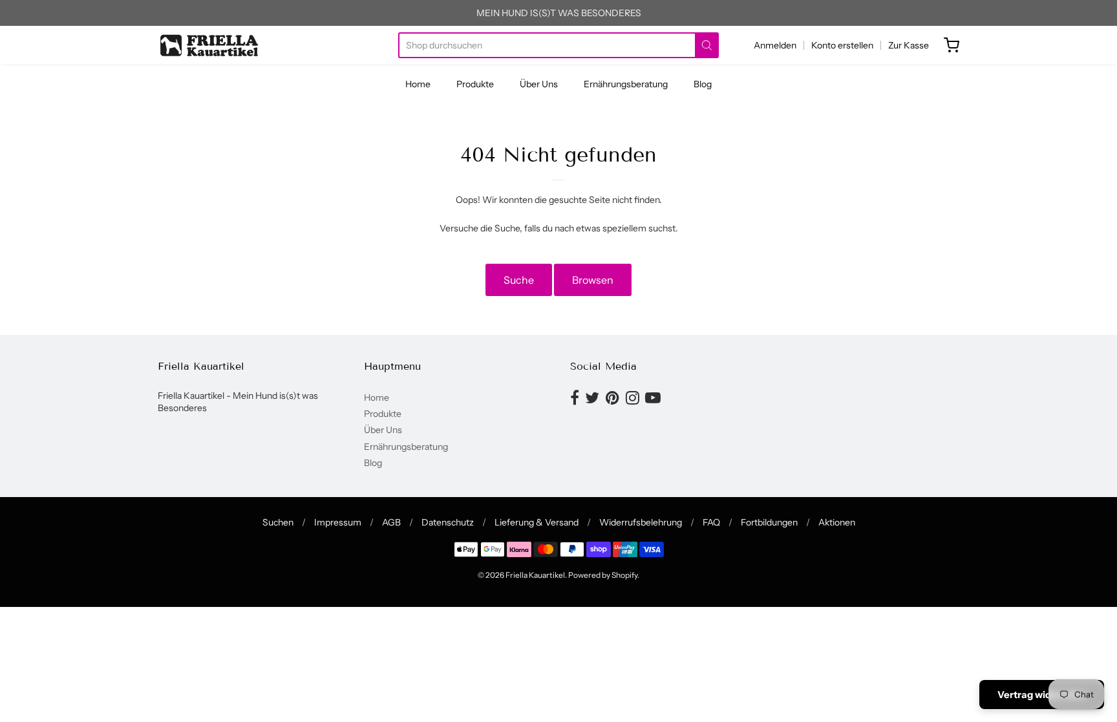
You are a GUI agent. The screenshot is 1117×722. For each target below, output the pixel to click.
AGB (391, 522)
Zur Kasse (908, 45)
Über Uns (539, 84)
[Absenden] (707, 45)
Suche (519, 279)
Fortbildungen (769, 522)
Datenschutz (447, 522)
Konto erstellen (842, 45)
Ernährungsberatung (626, 84)
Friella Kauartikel (535, 575)
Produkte (475, 84)
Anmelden (775, 45)
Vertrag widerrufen (1041, 694)
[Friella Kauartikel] (210, 45)
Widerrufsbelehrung (640, 522)
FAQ (711, 522)
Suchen (277, 522)
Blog (703, 84)
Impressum (337, 522)
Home (418, 84)
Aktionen (836, 522)
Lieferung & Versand (537, 522)
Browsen (592, 279)
